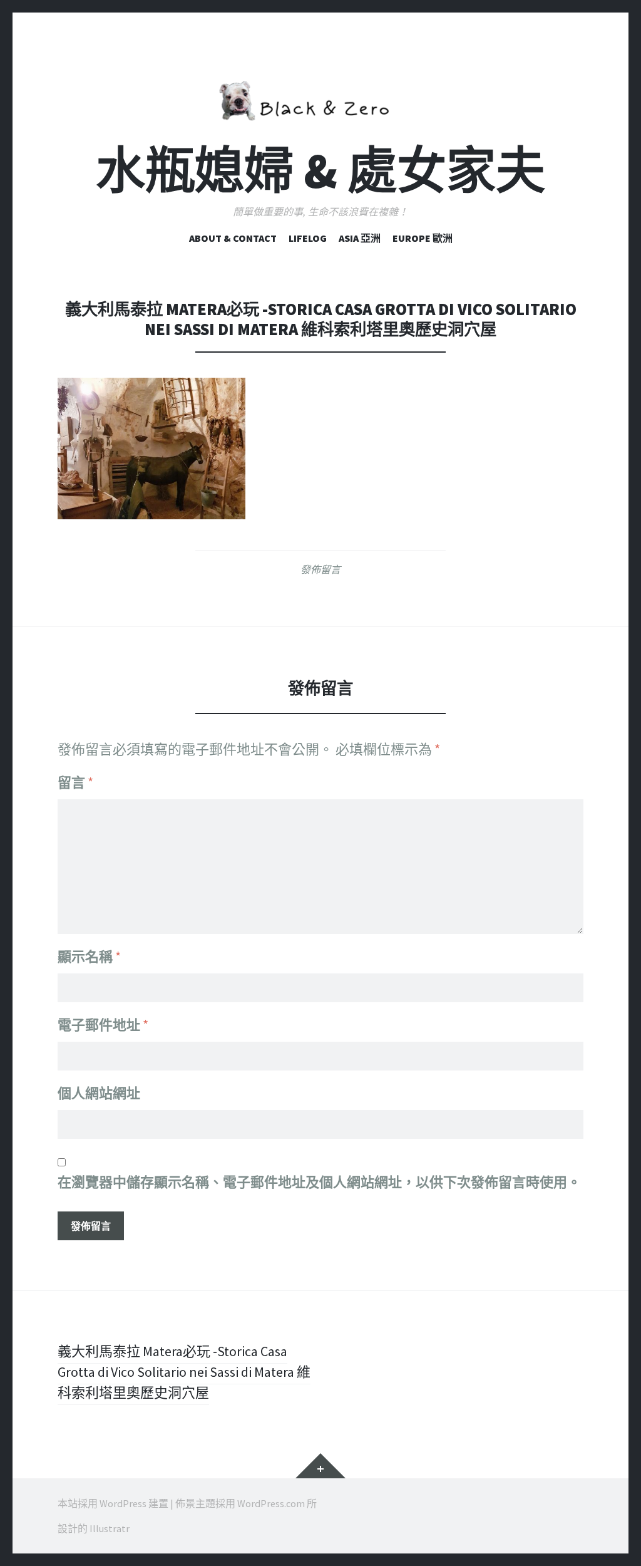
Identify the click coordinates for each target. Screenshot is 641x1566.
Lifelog (308, 238)
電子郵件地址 (103, 1025)
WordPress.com (271, 1503)
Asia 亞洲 (360, 238)
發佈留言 (320, 569)
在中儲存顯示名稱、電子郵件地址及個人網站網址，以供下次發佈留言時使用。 (319, 1182)
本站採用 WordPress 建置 (113, 1503)
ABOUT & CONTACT (233, 238)
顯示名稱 (89, 956)
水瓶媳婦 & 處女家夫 (320, 170)
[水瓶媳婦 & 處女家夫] (320, 98)
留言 (75, 782)
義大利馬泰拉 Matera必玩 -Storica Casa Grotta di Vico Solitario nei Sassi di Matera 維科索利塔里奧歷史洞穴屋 (184, 1371)
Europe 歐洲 (422, 238)
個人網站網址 (99, 1093)
